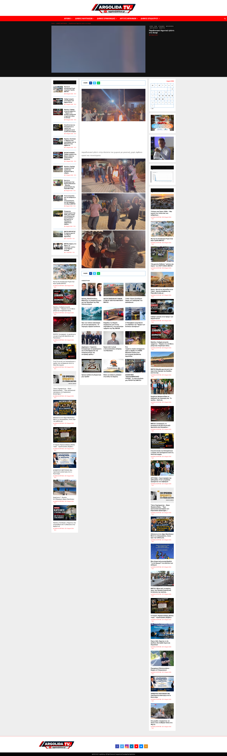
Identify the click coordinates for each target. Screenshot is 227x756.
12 (159, 95)
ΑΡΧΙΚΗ (163, 1)
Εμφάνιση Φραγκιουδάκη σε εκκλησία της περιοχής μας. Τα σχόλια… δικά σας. (161, 398)
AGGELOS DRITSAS (59, 285)
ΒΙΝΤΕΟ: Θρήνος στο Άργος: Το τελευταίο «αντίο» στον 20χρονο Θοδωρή (70, 247)
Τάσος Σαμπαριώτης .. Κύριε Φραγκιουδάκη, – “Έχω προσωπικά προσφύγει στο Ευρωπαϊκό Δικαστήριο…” (64, 391)
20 (162, 99)
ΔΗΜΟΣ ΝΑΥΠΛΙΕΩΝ (172, 1)
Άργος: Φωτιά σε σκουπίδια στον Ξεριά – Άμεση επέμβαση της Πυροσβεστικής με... (162, 291)
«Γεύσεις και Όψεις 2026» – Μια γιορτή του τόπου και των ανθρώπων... (161, 213)
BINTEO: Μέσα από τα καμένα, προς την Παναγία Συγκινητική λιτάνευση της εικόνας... (161, 590)
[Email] (141, 746)
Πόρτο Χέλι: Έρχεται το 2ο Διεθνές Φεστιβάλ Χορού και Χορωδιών (160, 643)
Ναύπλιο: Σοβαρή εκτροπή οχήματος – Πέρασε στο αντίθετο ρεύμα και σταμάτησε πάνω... (64, 308)
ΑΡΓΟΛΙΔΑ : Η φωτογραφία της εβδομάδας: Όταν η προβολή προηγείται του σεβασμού (161, 479)
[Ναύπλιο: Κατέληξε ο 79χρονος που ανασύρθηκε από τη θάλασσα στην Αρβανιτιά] (58, 141)
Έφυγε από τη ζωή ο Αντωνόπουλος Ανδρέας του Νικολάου (112, 349)
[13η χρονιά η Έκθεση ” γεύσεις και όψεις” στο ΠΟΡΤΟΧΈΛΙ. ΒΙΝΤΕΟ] (162, 254)
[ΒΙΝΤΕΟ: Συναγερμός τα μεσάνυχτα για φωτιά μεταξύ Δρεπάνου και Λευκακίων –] (64, 324)
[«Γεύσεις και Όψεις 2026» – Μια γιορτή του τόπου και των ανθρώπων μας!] (162, 201)
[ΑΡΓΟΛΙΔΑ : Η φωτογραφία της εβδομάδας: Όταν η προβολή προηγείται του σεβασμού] (162, 468)
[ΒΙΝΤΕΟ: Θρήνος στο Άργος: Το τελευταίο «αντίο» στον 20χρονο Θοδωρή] (58, 246)
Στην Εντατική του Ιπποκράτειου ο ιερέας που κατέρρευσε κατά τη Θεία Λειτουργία (70, 128)
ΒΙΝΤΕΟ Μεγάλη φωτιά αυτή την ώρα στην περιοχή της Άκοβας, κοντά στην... (161, 371)
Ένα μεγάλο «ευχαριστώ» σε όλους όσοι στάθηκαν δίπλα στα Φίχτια (161, 722)
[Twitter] (122, 746)
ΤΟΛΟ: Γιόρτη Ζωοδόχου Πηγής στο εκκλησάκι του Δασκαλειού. (133, 300)
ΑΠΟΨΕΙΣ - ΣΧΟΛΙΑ (153, 26)
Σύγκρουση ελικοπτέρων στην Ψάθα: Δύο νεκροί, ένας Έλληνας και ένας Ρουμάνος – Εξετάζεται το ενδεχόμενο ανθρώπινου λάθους (69, 218)
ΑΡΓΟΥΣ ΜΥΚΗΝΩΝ (194, 1)
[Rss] (146, 746)
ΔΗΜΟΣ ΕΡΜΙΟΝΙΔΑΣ (183, 1)
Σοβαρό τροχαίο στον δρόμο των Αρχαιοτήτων (69, 100)
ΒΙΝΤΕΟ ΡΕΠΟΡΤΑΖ (170, 26)
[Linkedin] (132, 746)
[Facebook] (117, 746)
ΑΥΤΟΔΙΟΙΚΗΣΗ (161, 26)
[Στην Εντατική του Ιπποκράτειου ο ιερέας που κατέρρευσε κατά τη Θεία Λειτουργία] (58, 127)
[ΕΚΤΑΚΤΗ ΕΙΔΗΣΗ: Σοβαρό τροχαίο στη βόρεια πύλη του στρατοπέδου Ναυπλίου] (58, 155)
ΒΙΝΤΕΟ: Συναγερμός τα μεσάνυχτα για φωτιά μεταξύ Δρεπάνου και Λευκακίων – (64, 336)
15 (169, 95)
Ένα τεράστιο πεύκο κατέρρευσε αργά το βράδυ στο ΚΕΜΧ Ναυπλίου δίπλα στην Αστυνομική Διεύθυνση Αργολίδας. (135, 351)
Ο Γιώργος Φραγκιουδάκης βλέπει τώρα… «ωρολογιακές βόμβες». (64, 445)
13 (162, 95)
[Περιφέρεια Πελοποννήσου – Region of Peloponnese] (162, 658)
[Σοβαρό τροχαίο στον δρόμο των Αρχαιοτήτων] (58, 101)
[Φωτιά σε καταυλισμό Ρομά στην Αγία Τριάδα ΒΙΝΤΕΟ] (58, 89)
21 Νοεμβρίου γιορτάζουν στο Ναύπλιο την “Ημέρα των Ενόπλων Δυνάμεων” (135, 324)
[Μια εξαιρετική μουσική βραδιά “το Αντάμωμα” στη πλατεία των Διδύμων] (162, 551)
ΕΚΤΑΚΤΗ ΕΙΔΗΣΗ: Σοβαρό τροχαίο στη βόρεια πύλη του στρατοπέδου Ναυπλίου (70, 156)
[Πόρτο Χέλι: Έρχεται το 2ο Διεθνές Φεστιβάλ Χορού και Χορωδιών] (162, 631)
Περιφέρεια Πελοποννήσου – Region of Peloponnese (160, 669)
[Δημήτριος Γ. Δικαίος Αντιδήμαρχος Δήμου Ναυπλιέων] (64, 487)
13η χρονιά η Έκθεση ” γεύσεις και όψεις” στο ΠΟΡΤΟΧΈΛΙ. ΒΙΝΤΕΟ (162, 265)
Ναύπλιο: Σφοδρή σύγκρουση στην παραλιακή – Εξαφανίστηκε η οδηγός (69, 170)
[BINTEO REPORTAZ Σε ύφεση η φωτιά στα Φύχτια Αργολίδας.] (58, 234)
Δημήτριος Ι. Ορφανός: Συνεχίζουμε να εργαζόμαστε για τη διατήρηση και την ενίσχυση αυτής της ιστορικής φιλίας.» (91, 350)
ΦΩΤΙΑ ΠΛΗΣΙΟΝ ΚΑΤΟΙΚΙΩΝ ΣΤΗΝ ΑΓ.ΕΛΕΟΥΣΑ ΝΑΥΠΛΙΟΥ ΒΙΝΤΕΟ (113, 300)
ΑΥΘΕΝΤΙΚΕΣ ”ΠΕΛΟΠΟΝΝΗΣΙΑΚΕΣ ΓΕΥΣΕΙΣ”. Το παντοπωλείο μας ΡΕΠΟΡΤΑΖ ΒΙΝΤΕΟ (134, 377)
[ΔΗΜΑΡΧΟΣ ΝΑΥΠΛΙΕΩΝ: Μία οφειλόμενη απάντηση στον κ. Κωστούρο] (64, 460)
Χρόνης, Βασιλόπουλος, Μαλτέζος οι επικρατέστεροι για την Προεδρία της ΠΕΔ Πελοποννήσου (91, 301)
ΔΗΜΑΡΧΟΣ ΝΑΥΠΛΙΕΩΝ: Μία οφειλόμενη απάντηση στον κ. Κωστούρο (62, 472)
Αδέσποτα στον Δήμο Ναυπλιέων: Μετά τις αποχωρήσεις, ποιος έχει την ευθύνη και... (64, 419)
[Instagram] (127, 746)
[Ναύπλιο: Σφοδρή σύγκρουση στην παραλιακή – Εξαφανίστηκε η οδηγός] (58, 169)
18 (156, 99)
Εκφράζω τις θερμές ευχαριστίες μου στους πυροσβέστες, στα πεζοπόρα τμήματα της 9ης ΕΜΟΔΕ (113, 325)
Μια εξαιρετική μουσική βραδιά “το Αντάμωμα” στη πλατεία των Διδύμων (162, 563)
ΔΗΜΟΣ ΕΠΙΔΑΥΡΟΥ (206, 1)
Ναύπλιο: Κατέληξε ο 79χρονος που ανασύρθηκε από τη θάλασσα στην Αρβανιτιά (70, 142)
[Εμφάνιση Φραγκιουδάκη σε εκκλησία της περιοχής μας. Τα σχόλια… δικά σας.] (162, 386)
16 (172, 95)
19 (159, 99)
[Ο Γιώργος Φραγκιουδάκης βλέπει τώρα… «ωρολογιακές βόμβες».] (64, 435)
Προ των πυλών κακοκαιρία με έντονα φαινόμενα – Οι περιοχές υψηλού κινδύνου (91, 324)
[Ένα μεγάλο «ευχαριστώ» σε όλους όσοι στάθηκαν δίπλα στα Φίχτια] (162, 711)
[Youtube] (136, 746)
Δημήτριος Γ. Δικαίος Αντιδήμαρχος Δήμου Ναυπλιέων (63, 498)
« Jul (152, 108)
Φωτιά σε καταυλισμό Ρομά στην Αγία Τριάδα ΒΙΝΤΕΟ (63, 282)
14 (166, 95)
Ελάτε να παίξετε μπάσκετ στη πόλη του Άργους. (112, 376)
